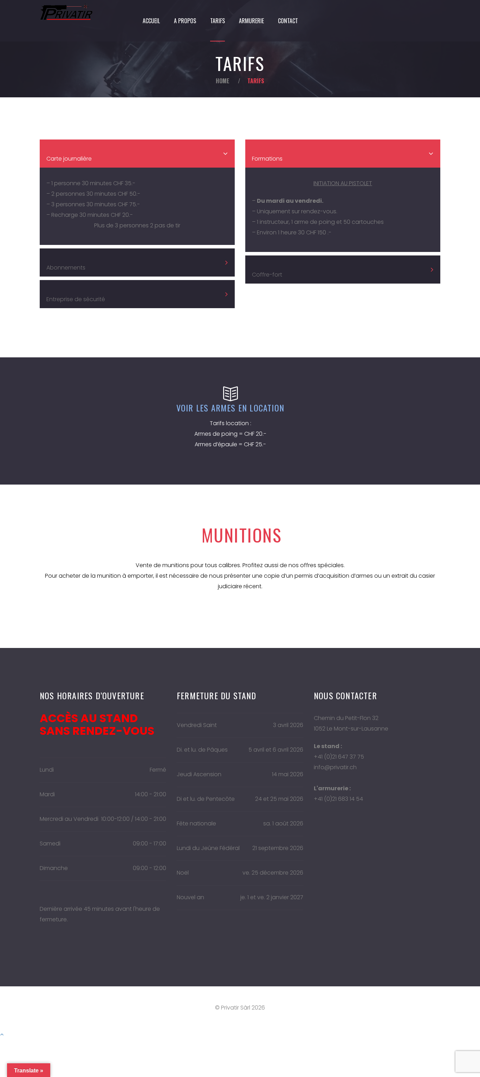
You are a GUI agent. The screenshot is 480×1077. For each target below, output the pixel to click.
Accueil (151, 21)
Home (222, 81)
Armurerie (251, 21)
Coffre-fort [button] (267, 275)
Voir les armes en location (230, 407)
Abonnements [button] (65, 268)
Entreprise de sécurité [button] (75, 299)
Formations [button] (267, 159)
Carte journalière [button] (69, 159)
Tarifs (217, 21)
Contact (288, 21)
